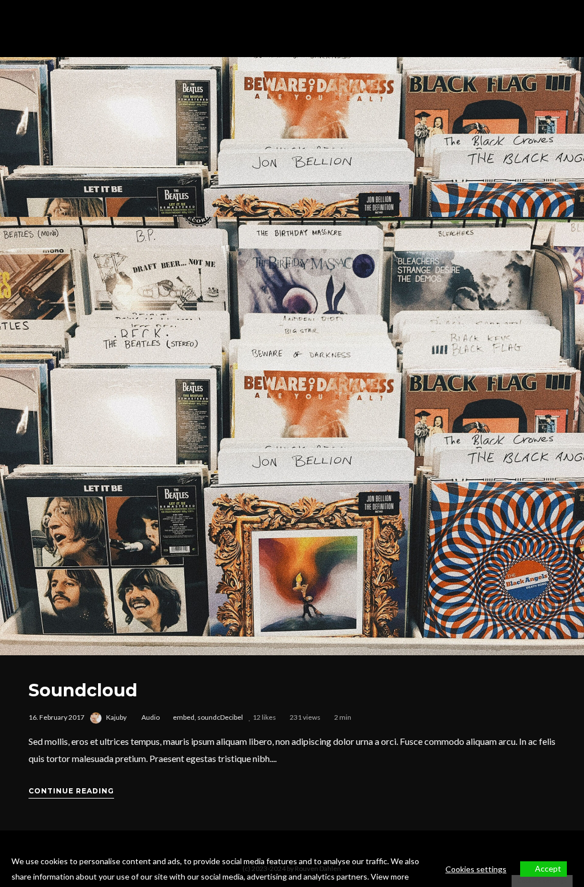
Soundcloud (83, 690)
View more (390, 876)
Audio (150, 717)
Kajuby (116, 717)
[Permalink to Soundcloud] (292, 436)
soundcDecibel (220, 717)
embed (183, 717)
